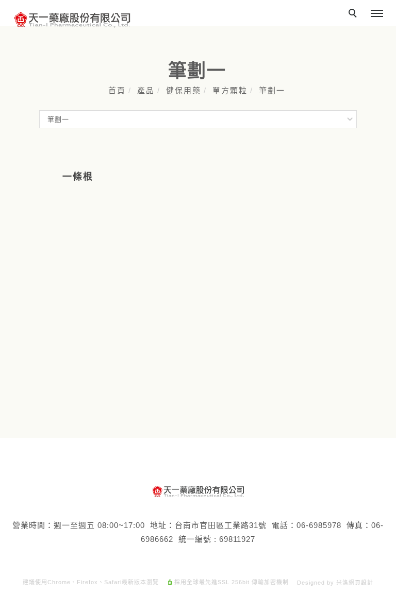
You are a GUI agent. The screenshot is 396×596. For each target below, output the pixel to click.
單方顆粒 (230, 90)
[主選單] (377, 14)
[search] (354, 14)
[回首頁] (72, 19)
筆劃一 (272, 90)
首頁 (117, 90)
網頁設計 (361, 583)
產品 (146, 90)
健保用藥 (183, 90)
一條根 (77, 177)
